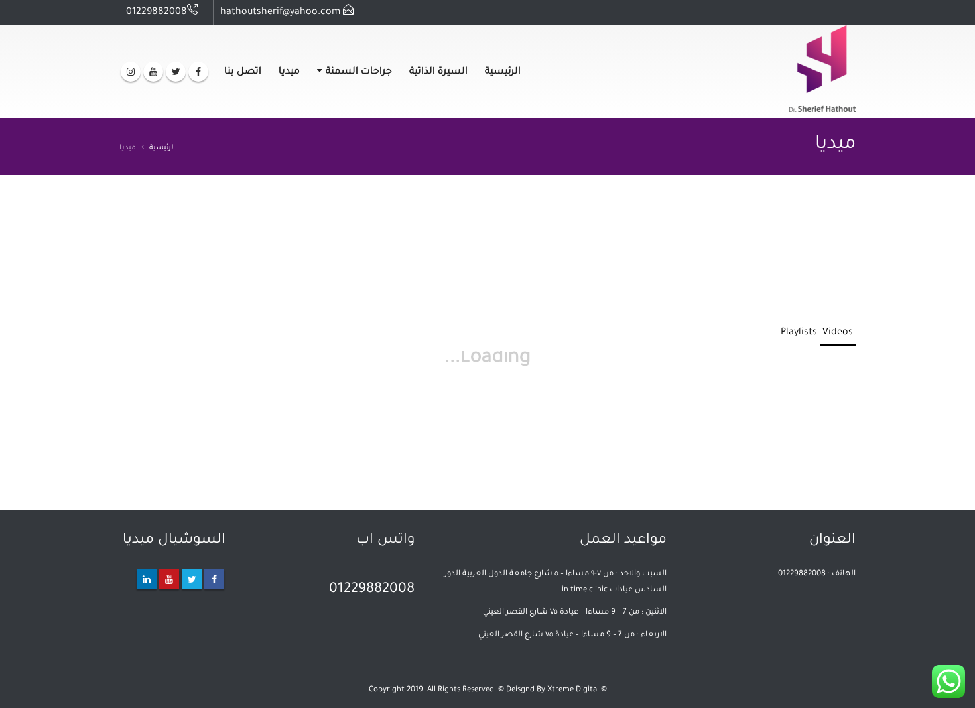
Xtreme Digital (573, 690)
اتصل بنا (242, 72)
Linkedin (147, 579)
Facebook (214, 579)
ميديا (289, 72)
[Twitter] (176, 72)
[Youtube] (153, 72)
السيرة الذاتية (438, 72)
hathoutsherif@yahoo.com (280, 12)
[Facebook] (198, 72)
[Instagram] (131, 72)
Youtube (169, 579)
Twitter (192, 579)
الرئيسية (503, 72)
